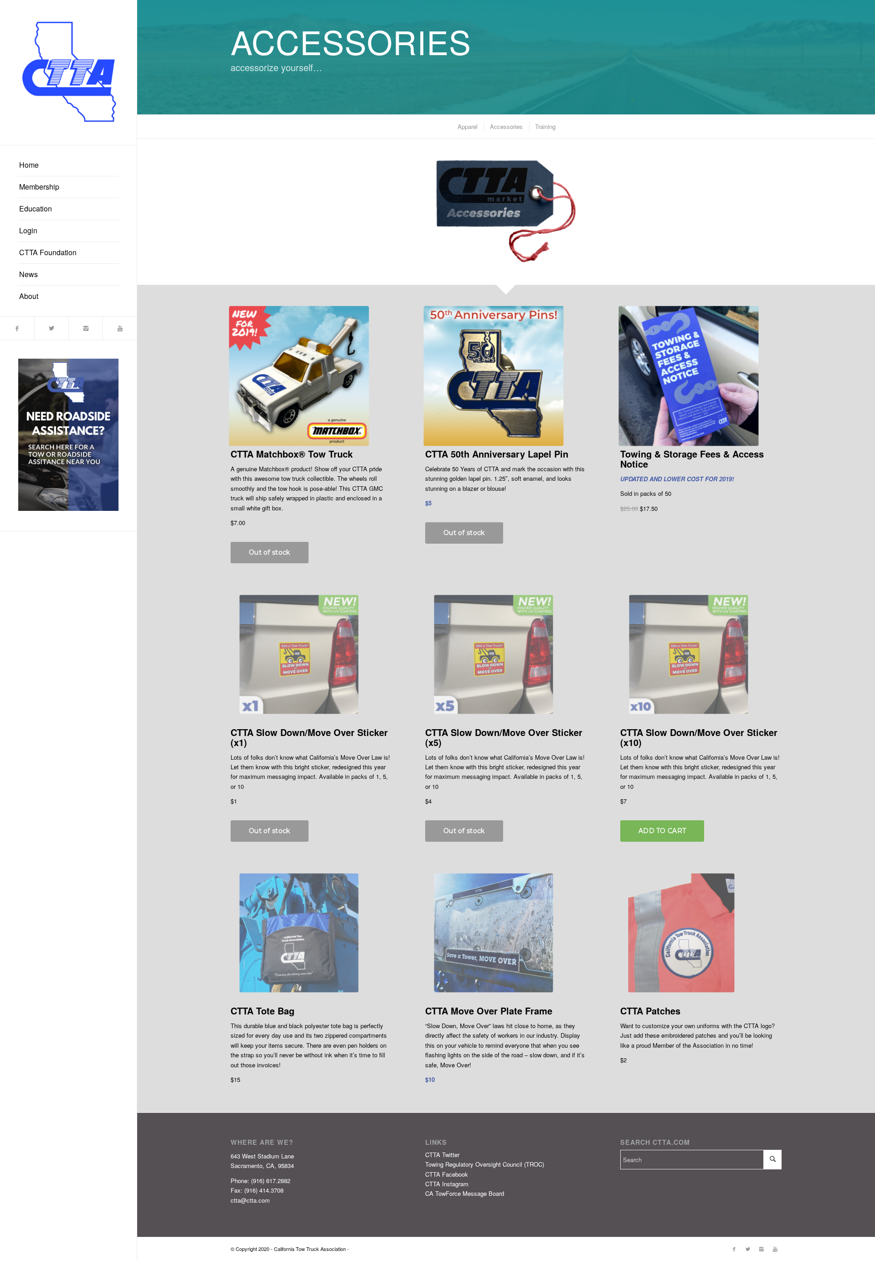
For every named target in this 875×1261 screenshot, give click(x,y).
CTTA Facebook (446, 1174)
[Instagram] (85, 328)
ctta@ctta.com (250, 1200)
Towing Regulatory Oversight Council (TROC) (484, 1164)
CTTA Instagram (446, 1183)
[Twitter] (51, 328)
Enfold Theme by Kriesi (375, 1248)
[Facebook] (17, 328)
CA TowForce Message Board (464, 1193)
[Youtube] (120, 328)
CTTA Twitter (442, 1154)
